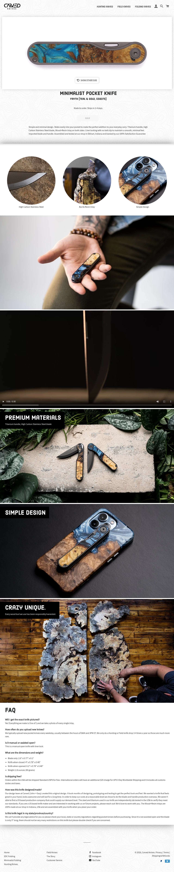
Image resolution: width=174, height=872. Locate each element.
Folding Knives (143, 7)
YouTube (96, 860)
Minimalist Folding (12, 860)
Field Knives (123, 7)
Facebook (96, 852)
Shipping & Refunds (161, 855)
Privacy (159, 852)
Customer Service (54, 860)
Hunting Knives (105, 7)
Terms (166, 852)
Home (7, 852)
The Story (51, 856)
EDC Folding (9, 856)
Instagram (96, 856)
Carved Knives (148, 852)
